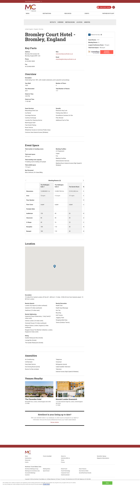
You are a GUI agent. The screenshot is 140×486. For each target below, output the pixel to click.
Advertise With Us (65, 458)
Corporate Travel (65, 472)
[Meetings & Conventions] (28, 452)
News (27, 13)
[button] (54, 267)
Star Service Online (83, 470)
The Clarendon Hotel (33, 399)
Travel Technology (65, 470)
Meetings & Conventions (31, 8)
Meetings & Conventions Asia (32, 470)
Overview (60, 22)
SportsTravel (46, 470)
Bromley (41, 29)
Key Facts (53, 22)
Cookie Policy (46, 484)
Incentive (27, 474)
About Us (63, 456)
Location (79, 22)
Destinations (47, 13)
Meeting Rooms (70, 22)
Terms (62, 460)
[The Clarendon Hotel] (39, 389)
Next (83, 180)
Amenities (87, 22)
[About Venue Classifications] (101, 34)
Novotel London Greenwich (66, 399)
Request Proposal (107, 52)
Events (87, 13)
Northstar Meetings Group (31, 468)
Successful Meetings (30, 472)
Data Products (82, 468)
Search (113, 7)
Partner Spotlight (108, 13)
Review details (55, 422)
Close (107, 483)
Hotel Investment (65, 474)
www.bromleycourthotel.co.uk (64, 54)
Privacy (63, 462)
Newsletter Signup (101, 456)
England (36, 29)
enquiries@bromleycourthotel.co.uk (66, 59)
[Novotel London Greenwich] (70, 389)
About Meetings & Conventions (33, 1)
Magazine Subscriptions (103, 458)
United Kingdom (29, 29)
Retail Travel (64, 468)
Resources (67, 13)
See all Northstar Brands (85, 472)
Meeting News (46, 468)
